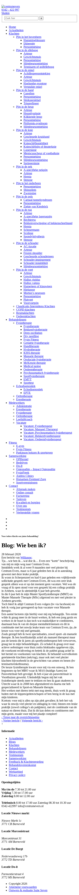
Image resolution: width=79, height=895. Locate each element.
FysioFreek (22, 472)
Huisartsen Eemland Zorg (31, 479)
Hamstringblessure (34, 40)
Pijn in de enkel (25, 70)
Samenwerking (17, 455)
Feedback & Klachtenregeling (26, 761)
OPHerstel (22, 459)
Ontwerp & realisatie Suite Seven (28, 890)
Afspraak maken (25, 489)
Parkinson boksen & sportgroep (34, 452)
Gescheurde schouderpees (39, 256)
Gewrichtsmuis (32, 56)
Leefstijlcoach (24, 419)
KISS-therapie (32, 352)
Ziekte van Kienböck (36, 206)
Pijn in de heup (25, 106)
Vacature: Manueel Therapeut (41, 429)
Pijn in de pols (24, 196)
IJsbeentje (29, 43)
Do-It (19, 465)
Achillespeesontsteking (37, 73)
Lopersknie (30, 150)
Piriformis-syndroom (35, 123)
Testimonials (23, 509)
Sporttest (29, 382)
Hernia (27, 176)
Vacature (21, 422)
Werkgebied (16, 771)
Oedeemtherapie (33, 369)
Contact (13, 485)
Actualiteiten (16, 30)
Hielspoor (29, 289)
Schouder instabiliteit (36, 263)
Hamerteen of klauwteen (38, 286)
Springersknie (32, 163)
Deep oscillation (33, 332)
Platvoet (28, 299)
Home (12, 26)
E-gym (20, 446)
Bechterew (30, 219)
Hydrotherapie (32, 349)
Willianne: (26, 557)
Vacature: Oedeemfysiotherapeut (42, 439)
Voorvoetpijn (31, 302)
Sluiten (5, 13)
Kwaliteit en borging (28, 502)
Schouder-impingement (37, 259)
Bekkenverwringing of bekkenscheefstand (48, 223)
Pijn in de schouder (27, 243)
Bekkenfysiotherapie (35, 329)
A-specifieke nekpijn (36, 169)
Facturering (22, 495)
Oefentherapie (24, 396)
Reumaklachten (25, 312)
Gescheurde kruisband (36, 136)
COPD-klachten (25, 309)
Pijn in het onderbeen (28, 183)
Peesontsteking (32, 46)
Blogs (12, 741)
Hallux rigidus (32, 279)
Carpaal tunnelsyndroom (38, 199)
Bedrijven (22, 462)
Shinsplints (30, 189)
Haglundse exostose (35, 83)
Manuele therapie (34, 356)
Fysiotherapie (24, 322)
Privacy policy (17, 775)
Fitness (13, 442)
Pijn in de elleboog (27, 50)
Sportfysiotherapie (34, 376)
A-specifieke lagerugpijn (38, 216)
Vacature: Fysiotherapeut (38, 426)
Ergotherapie (23, 399)
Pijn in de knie (24, 130)
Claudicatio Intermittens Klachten (35, 306)
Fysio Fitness (31, 339)
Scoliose (28, 233)
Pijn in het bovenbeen (28, 36)
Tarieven (21, 499)
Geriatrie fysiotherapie (36, 342)
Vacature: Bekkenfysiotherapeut (42, 436)
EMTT (28, 379)
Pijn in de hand (25, 90)
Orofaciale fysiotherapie (37, 359)
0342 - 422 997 (10, 9)
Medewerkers (17, 402)
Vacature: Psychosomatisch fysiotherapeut (48, 432)
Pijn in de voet (24, 269)
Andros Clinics (25, 475)
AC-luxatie (30, 246)
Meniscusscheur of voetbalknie (41, 153)
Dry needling (31, 336)
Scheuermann (31, 229)
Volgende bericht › (32, 720)
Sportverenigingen (26, 482)
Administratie (24, 406)
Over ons (21, 505)
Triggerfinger (31, 103)
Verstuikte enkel (33, 86)
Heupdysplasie (32, 113)
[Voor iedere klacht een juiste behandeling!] (10, 6)
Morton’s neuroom (34, 293)
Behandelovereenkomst (22, 765)
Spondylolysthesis (34, 236)
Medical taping (32, 366)
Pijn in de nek (24, 166)
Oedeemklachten (26, 316)
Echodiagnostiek (25, 386)
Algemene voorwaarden (23, 887)
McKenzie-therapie (35, 362)
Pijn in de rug (24, 209)
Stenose (28, 179)
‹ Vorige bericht (10, 720)
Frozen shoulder (33, 253)
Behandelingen (17, 319)
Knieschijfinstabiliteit (36, 143)
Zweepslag (30, 193)
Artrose (28, 53)
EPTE (27, 392)
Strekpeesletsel (32, 100)
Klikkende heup (33, 116)
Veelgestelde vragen (27, 512)
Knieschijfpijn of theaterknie (40, 146)
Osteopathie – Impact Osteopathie (35, 469)
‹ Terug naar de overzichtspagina (20, 717)
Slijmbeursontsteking (36, 63)
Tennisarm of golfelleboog (39, 66)
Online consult (24, 492)
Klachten (14, 33)
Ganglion (29, 93)
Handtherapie (31, 346)
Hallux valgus (32, 283)
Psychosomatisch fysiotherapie (41, 372)
